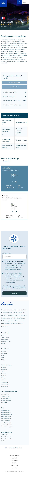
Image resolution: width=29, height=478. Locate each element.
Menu (25, 2)
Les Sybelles (4, 402)
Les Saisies (4, 376)
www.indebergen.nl (6, 418)
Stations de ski (5, 337)
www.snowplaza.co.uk (6, 414)
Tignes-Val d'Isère (5, 396)
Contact (14, 468)
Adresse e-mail (6, 253)
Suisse (3, 359)
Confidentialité (9, 269)
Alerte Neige (4, 434)
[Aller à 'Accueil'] (3, 3)
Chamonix (3, 367)
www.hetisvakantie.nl (6, 425)
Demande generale (6, 437)
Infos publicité (14, 465)
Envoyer (14, 293)
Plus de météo (6, 161)
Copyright (14, 458)
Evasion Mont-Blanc (6, 400)
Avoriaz (3, 380)
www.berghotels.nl (5, 420)
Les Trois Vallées (5, 394)
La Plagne (3, 378)
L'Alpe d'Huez (4, 386)
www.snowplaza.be (5, 410)
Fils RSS (3, 441)
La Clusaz (3, 373)
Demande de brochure (7, 439)
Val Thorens (4, 369)
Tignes (3, 371)
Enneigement (4, 339)
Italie (2, 357)
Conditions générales (18, 263)
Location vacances (6, 341)
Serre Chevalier (5, 384)
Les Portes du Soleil (6, 398)
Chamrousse (4, 382)
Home (2, 335)
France (3, 355)
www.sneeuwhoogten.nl (7, 427)
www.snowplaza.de (5, 412)
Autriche (3, 351)
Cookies (14, 463)
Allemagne (4, 353)
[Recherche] (19, 2)
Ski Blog (3, 343)
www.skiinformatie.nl (6, 422)
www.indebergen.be (6, 416)
